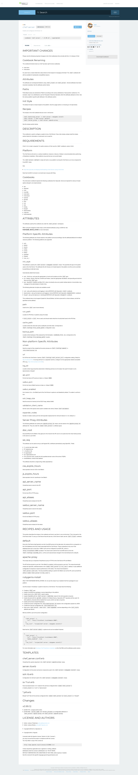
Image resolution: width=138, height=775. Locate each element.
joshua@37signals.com (42, 725)
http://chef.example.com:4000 (35, 362)
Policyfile (25, 34)
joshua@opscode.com (43, 723)
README (27, 45)
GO (115, 12)
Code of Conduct (49, 771)
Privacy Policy (68, 771)
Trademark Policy (83, 771)
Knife (34, 34)
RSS (24, 24)
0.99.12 (42, 27)
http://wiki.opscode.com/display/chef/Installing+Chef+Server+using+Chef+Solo (44, 169)
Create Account (108, 3)
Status (89, 771)
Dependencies (37, 45)
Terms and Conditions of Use (59, 771)
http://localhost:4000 (28, 359)
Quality (48, 45)
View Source (91, 36)
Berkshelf (30, 34)
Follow (78, 27)
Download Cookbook (102, 56)
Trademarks (26, 770)
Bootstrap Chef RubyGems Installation (45, 648)
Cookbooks (38, 3)
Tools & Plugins (49, 3)
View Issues (99, 36)
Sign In (117, 3)
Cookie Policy (75, 771)
